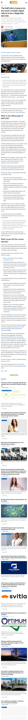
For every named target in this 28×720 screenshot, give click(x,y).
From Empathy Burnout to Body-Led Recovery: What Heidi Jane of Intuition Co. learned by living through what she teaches (13, 414)
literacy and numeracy (19, 264)
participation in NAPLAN (6, 161)
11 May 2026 (12, 616)
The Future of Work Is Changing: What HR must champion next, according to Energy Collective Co (13, 384)
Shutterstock (3, 74)
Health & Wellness (6, 649)
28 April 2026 (12, 646)
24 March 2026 (12, 704)
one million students (19, 143)
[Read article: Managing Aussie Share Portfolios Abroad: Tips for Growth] (14, 511)
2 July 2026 (12, 531)
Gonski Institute (20, 215)
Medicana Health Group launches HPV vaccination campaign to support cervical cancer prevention (12, 643)
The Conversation (9, 26)
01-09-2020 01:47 (18, 26)
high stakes (8, 258)
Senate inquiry (14, 102)
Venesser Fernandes (6, 52)
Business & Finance (6, 390)
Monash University (15, 52)
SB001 (5, 371)
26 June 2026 (12, 559)
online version (11, 203)
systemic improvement (16, 112)
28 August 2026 (12, 387)
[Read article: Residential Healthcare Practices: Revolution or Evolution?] (14, 624)
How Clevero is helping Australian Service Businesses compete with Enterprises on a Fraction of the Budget (12, 673)
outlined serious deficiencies (13, 253)
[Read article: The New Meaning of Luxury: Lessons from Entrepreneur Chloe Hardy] (14, 539)
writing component (16, 314)
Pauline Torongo (5, 387)
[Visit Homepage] (13, 2)
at (2, 505)
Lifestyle (4, 420)
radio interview (9, 55)
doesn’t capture (16, 337)
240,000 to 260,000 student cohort (11, 273)
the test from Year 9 (12, 295)
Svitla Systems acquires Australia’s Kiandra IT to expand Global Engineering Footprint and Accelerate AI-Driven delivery (13, 584)
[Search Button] (26, 2)
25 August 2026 (12, 417)
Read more (5, 408)
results (15, 291)
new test (11, 304)
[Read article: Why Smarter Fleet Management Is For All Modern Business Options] (14, 454)
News (5, 5)
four (12, 172)
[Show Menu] (1, 2)
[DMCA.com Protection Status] (14, 374)
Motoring (4, 448)
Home (2, 5)
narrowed (5, 264)
